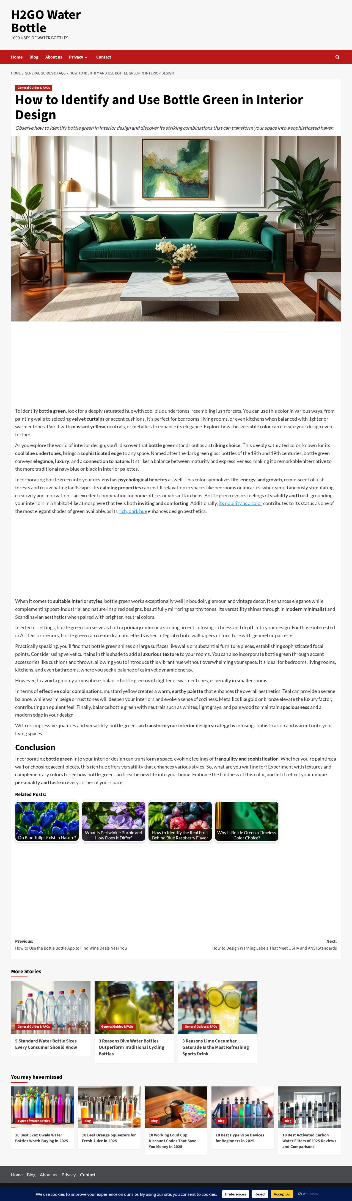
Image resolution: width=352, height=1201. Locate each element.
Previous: (71, 945)
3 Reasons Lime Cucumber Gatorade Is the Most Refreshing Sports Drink (215, 1048)
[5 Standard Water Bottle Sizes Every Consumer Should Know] (50, 1007)
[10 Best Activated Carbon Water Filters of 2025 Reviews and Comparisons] (309, 1107)
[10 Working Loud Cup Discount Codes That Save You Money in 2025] (176, 1107)
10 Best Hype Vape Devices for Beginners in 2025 (240, 1138)
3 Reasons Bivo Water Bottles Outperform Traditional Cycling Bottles (131, 1048)
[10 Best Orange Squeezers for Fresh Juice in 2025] (109, 1107)
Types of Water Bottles (34, 1121)
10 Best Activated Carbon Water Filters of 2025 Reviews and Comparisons (309, 1141)
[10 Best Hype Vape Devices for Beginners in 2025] (242, 1107)
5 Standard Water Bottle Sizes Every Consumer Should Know (46, 1044)
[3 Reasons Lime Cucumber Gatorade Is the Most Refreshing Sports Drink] (218, 1007)
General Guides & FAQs (34, 87)
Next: (274, 945)
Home (17, 57)
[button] (337, 57)
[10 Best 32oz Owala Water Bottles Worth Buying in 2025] (42, 1107)
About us (53, 57)
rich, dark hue (133, 511)
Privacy (76, 57)
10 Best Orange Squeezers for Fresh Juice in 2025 (109, 1138)
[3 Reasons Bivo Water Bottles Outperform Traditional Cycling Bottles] (134, 1007)
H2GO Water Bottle (46, 21)
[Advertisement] (176, 366)
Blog (33, 57)
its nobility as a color (240, 503)
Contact (103, 57)
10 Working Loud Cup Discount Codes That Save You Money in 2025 (172, 1141)
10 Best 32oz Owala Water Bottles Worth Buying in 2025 (41, 1138)
